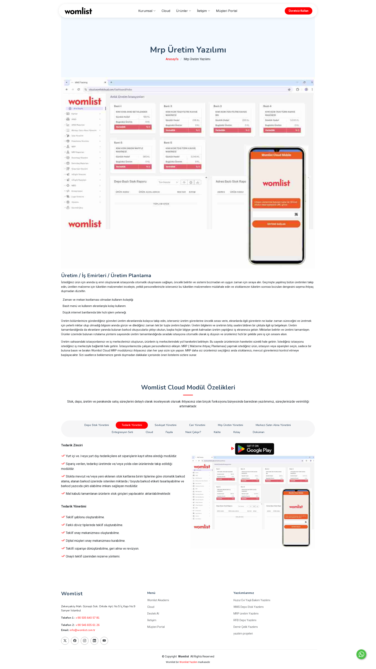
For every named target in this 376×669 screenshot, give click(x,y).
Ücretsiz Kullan (298, 10)
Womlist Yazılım (188, 662)
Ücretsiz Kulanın (123, 566)
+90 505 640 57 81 (87, 618)
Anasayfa (172, 59)
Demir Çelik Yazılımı (245, 626)
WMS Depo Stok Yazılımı (248, 606)
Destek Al (153, 613)
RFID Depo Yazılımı (244, 620)
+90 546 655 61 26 (87, 625)
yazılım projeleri (243, 633)
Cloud (166, 11)
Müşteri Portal (226, 11)
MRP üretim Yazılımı (245, 613)
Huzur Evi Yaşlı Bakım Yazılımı (251, 600)
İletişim (151, 620)
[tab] (97, 425)
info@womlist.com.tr (82, 630)
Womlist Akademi (158, 600)
